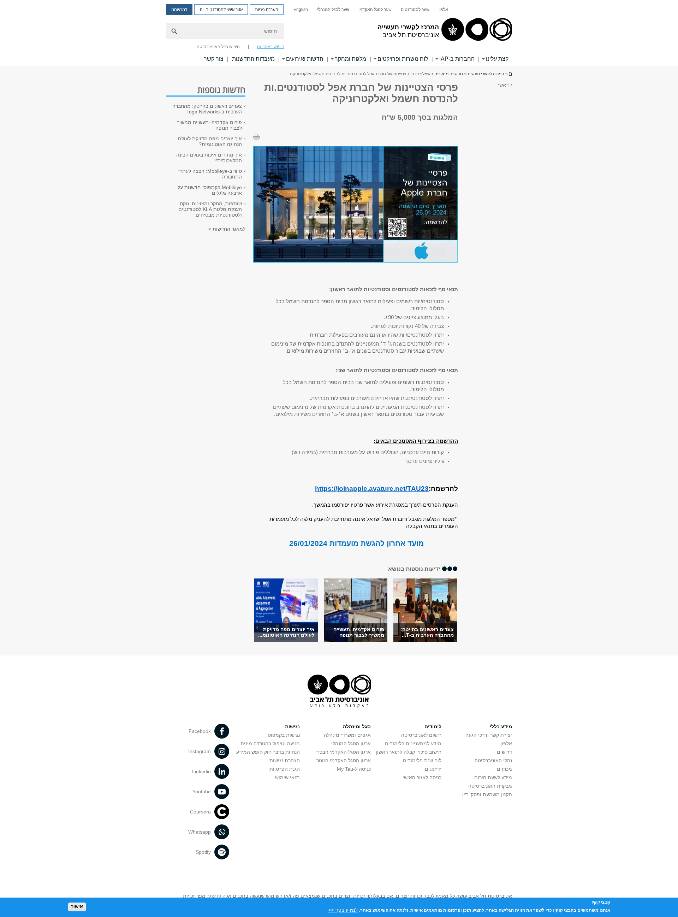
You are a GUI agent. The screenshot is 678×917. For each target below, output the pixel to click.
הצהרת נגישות (284, 760)
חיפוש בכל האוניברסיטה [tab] (218, 46)
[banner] (339, 33)
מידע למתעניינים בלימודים (413, 743)
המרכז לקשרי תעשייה (510, 74)
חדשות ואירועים (304, 59)
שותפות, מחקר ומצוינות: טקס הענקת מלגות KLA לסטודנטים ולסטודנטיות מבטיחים (210, 209)
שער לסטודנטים (415, 9)
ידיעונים (433, 769)
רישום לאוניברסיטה (421, 735)
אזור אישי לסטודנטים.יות (221, 9)
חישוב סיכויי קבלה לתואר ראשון (408, 752)
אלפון (443, 9)
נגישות (292, 726)
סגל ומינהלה (357, 726)
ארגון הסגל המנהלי (351, 743)
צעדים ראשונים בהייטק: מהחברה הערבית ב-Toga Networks (207, 108)
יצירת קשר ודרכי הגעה (488, 735)
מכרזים (504, 769)
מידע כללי (501, 726)
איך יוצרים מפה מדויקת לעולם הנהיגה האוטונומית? (210, 141)
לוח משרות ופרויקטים (402, 59)
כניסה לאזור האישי (422, 777)
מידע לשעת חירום (493, 777)
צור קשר (214, 59)
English (300, 9)
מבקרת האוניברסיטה (490, 786)
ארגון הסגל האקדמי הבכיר (343, 752)
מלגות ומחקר (350, 59)
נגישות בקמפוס (284, 735)
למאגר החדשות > (226, 229)
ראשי (503, 85)
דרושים (504, 752)
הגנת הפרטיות (284, 769)
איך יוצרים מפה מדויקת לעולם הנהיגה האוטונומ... (286, 632)
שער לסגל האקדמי (375, 9)
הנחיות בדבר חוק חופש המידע (268, 752)
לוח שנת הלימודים (422, 760)
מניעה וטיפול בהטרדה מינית (270, 743)
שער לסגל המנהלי (333, 9)
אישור (77, 906)
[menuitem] (443, 9)
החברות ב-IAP (457, 59)
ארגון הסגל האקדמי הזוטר (343, 760)
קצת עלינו (497, 59)
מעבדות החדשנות (253, 59)
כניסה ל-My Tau (354, 769)
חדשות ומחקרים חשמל (442, 73)
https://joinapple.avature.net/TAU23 (372, 488)
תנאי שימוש (287, 777)
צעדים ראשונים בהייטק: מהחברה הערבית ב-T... (427, 632)
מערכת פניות (266, 9)
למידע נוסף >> (343, 909)
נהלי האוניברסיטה (493, 760)
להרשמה (179, 9)
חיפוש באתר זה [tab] (270, 46)
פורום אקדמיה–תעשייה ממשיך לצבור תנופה (358, 632)
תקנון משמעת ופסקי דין (487, 794)
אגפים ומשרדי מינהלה (347, 735)
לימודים (432, 726)
